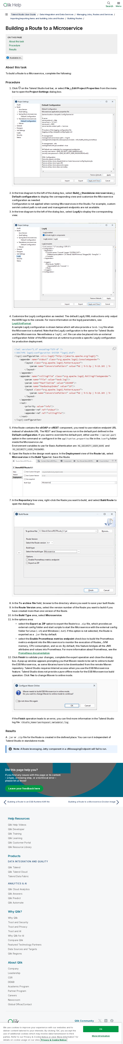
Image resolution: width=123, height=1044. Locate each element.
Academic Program (18, 986)
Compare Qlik (15, 940)
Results (12, 49)
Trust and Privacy (17, 926)
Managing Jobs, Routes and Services (95, 14)
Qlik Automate (16, 902)
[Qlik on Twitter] (100, 1020)
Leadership (14, 973)
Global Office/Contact (20, 1004)
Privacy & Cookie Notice (53, 1040)
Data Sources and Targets (22, 949)
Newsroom (14, 999)
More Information (101, 1036)
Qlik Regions (15, 953)
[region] (61, 1033)
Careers (12, 995)
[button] (114, 348)
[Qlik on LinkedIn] (105, 1020)
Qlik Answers (15, 893)
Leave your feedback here (24, 788)
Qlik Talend (14, 867)
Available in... (16, 58)
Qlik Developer (16, 829)
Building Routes (74, 18)
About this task (16, 41)
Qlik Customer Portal (19, 842)
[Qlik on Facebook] (112, 1020)
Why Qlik (13, 917)
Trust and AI (14, 931)
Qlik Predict (14, 898)
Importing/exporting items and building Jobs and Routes (37, 18)
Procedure (14, 45)
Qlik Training (14, 833)
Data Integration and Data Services (57, 14)
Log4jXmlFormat (21, 323)
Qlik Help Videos (17, 824)
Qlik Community (84, 1020)
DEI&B (11, 982)
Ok (100, 1029)
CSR (10, 977)
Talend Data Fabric (18, 876)
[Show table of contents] (6, 14)
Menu (118, 6)
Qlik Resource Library (20, 847)
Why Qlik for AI (16, 935)
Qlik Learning (15, 838)
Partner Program (17, 991)
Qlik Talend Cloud (17, 871)
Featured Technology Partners (24, 944)
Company (13, 968)
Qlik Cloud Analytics (19, 889)
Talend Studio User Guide (23, 14)
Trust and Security (18, 922)
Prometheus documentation (34, 653)
